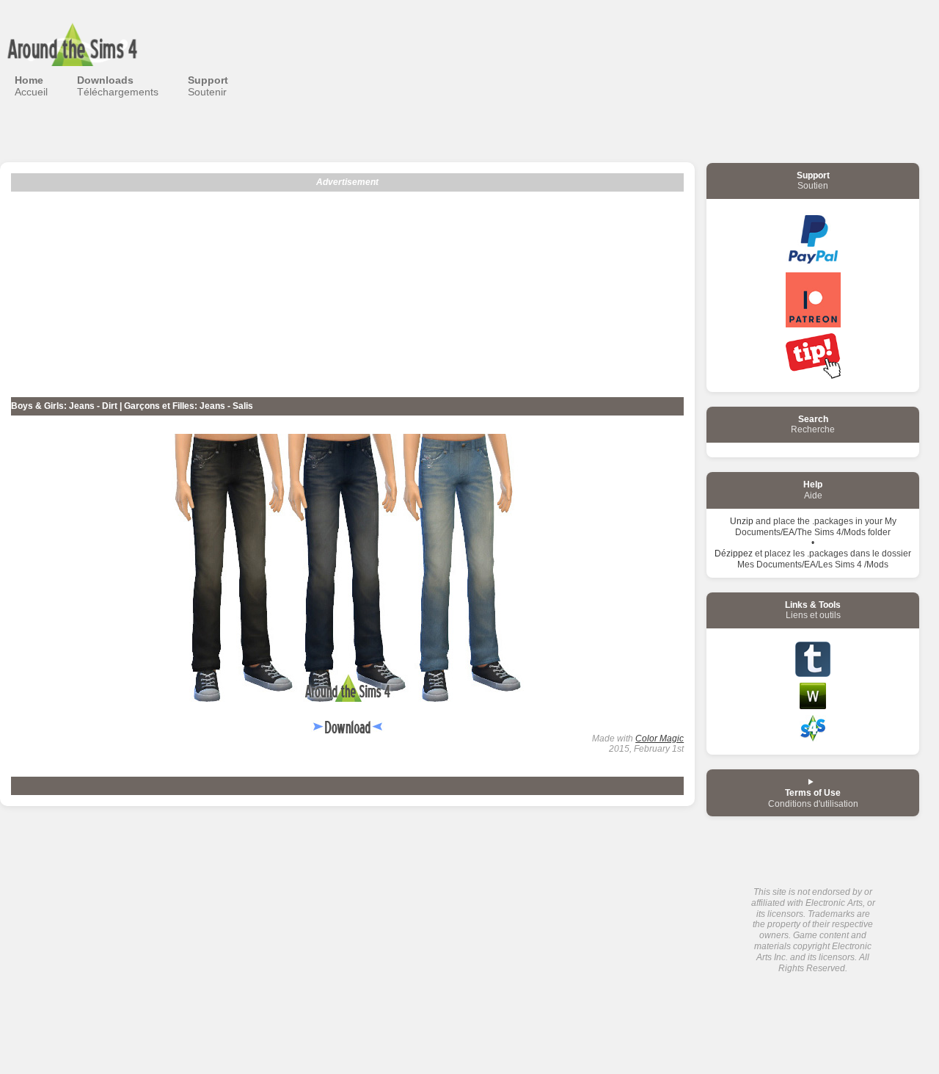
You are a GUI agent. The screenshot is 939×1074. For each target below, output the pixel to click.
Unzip (741, 521)
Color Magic (659, 738)
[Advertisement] (347, 294)
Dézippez (734, 553)
